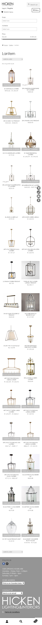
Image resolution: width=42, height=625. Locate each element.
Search (21, 621)
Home (6, 45)
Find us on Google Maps (12, 583)
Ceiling (11, 45)
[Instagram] (7, 563)
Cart (32, 619)
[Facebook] (3, 563)
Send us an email (9, 593)
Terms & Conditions (12, 612)
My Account (7, 621)
